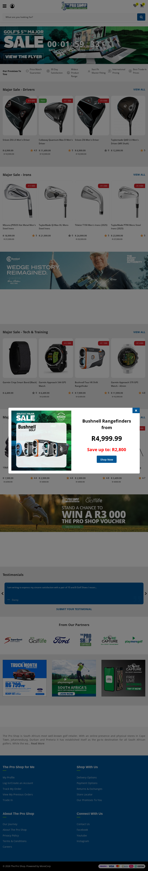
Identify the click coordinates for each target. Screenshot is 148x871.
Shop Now (106, 459)
